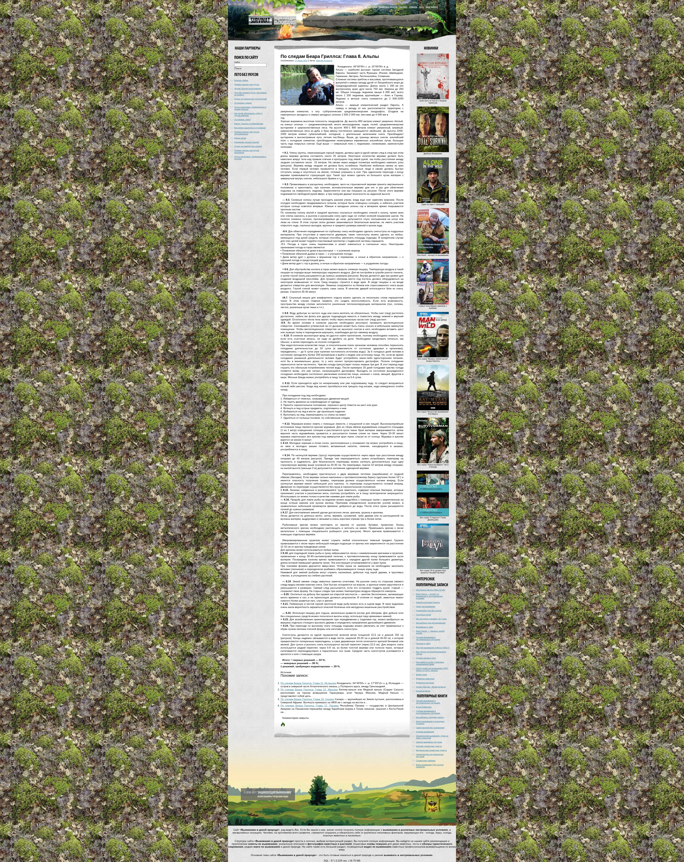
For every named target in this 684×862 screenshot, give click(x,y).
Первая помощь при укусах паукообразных (246, 133)
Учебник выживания (425, 732)
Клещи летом (240, 138)
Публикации (337, 21)
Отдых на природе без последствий (250, 99)
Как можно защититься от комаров (250, 128)
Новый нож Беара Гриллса (428, 602)
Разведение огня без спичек (428, 611)
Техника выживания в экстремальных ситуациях (428, 638)
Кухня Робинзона (423, 707)
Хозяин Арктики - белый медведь (431, 687)
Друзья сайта (370, 7)
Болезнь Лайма (241, 80)
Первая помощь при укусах (246, 84)
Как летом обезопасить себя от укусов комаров (248, 114)
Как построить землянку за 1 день (431, 619)
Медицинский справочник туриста (431, 750)
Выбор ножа (421, 674)
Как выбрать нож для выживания (430, 623)
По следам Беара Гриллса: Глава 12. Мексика (309, 689)
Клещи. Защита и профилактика (248, 124)
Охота (424, 21)
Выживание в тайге (424, 627)
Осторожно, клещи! (243, 103)
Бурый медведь (423, 691)
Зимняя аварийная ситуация (429, 742)
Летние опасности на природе (247, 88)
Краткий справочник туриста (429, 746)
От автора (358, 7)
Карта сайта (334, 7)
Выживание (300, 7)
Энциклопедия (397, 21)
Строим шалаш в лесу (426, 658)
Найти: (237, 62)
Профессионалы (375, 21)
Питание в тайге (423, 643)
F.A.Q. (421, 7)
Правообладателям (317, 7)
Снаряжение (320, 21)
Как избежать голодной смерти (430, 717)
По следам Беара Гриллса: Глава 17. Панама (310, 705)
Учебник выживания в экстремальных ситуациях (428, 712)
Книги (359, 21)
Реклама (403, 7)
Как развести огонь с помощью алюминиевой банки (430, 663)
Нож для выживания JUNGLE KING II (432, 648)
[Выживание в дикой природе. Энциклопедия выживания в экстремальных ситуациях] (272, 23)
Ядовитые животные (425, 679)
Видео (350, 21)
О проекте (346, 7)
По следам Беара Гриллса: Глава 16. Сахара (307, 699)
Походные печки (423, 615)
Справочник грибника (425, 761)
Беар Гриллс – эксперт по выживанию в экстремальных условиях (429, 596)
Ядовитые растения (425, 683)
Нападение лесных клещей (246, 142)
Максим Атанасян (324, 61)
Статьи (306, 21)
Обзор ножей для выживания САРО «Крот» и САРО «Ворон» (432, 669)
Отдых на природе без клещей (248, 146)
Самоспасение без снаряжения (430, 728)
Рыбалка (413, 21)
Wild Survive (432, 7)
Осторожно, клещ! (242, 119)
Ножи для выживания (425, 606)
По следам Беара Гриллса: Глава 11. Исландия (308, 683)
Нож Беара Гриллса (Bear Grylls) (430, 590)
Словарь (413, 7)
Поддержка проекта (388, 7)
